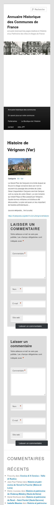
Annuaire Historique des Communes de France (23, 21)
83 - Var (20, 178)
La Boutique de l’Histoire (30, 121)
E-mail (17, 303)
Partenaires (12, 121)
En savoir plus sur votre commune (21, 115)
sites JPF (21, 127)
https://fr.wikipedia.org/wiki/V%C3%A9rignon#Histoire (28, 216)
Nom (17, 289)
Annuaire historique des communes (22, 109)
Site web (16, 317)
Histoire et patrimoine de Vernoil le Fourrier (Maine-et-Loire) (24, 484)
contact (11, 127)
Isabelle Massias (14, 503)
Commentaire (19, 253)
